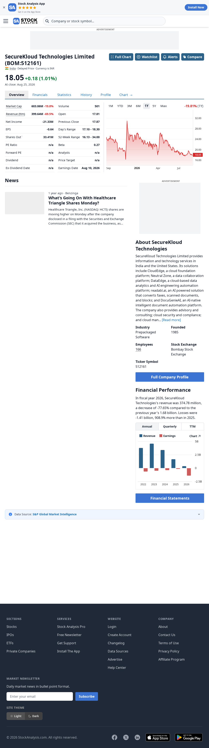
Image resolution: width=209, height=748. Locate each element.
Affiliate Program (171, 659)
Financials (40, 95)
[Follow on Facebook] (114, 737)
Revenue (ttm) (15, 114)
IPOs (10, 635)
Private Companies (21, 651)
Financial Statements (169, 498)
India (13, 68)
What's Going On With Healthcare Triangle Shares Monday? (82, 200)
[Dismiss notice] (4, 7)
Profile (106, 95)
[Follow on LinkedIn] (137, 737)
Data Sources (118, 651)
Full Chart (123, 57)
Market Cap (14, 106)
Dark (35, 716)
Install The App (68, 651)
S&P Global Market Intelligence (55, 514)
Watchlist (149, 57)
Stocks (12, 626)
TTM (193, 426)
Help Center (117, 667)
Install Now (196, 7)
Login (112, 626)
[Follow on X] (126, 737)
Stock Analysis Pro (71, 626)
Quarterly (170, 426)
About (163, 626)
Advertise (115, 659)
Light (17, 716)
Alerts (173, 57)
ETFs (10, 643)
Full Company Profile (170, 377)
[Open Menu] (5, 21)
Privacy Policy (168, 651)
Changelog (116, 643)
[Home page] (25, 21)
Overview (16, 95)
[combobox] (104, 21)
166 (138, 349)
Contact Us (166, 635)
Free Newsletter (69, 635)
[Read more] (171, 320)
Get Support (66, 643)
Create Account (119, 635)
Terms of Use (168, 643)
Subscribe (86, 696)
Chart (124, 95)
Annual (147, 426)
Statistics (64, 95)
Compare (194, 57)
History (86, 95)
